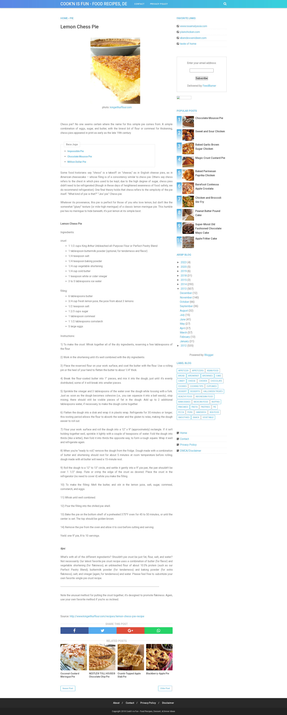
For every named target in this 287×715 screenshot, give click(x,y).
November (186, 297)
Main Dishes (184, 402)
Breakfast (193, 376)
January (185, 341)
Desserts (195, 391)
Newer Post (68, 688)
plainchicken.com (190, 32)
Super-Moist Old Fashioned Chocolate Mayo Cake (208, 228)
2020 (184, 266)
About (116, 703)
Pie (214, 407)
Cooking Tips (196, 386)
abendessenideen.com (193, 38)
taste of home (188, 43)
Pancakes (183, 407)
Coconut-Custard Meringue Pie (69, 675)
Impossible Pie (75, 151)
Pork (189, 412)
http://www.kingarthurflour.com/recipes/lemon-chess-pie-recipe (107, 616)
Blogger (208, 355)
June (183, 319)
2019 (184, 271)
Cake (218, 376)
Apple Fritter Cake (206, 238)
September (186, 306)
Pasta (194, 407)
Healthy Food (185, 396)
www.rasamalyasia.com (193, 26)
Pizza (181, 412)
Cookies (182, 386)
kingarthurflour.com (121, 107)
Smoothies (183, 417)
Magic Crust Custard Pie (210, 157)
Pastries (205, 407)
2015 (184, 279)
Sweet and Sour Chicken (210, 131)
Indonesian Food (204, 396)
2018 (184, 275)
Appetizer (183, 370)
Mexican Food (201, 402)
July (182, 315)
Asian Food (212, 370)
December (186, 293)
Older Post (165, 688)
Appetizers (197, 370)
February (185, 336)
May (183, 323)
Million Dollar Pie (76, 161)
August (184, 310)
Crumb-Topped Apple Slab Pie (129, 675)
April (183, 328)
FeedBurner (209, 85)
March (184, 332)
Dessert (182, 391)
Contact (139, 4)
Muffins (216, 402)
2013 (184, 288)
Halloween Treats (213, 391)
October (185, 301)
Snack (196, 417)
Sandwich (201, 412)
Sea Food (214, 412)
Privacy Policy (159, 4)
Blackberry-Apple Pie (157, 673)
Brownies (207, 376)
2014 (184, 284)
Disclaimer (168, 703)
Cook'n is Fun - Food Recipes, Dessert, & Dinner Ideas (116, 3)
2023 (184, 262)
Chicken (203, 381)
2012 (184, 345)
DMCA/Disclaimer (190, 450)
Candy (181, 381)
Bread (181, 376)
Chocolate (216, 381)
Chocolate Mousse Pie (79, 156)
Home (183, 433)
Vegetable (208, 417)
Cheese (191, 381)
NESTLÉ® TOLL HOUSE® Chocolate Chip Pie (102, 675)
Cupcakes (212, 386)
